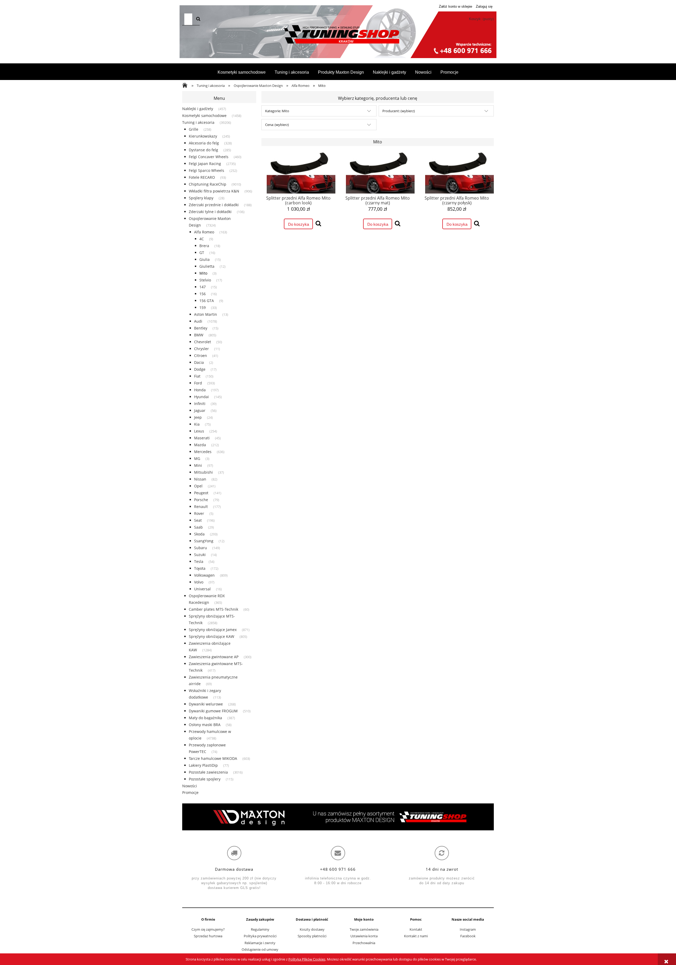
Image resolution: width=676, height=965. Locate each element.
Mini (198, 465)
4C (201, 238)
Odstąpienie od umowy (260, 949)
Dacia (199, 362)
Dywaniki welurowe (206, 704)
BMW (198, 334)
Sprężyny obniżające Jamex (213, 629)
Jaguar (199, 410)
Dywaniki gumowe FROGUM (213, 710)
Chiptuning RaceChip (207, 184)
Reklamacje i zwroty (260, 942)
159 (202, 307)
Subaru (200, 547)
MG (197, 458)
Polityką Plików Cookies (306, 959)
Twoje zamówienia (364, 929)
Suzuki (200, 554)
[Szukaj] (198, 19)
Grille (193, 129)
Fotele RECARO (202, 177)
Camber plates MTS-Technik (213, 609)
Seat (198, 520)
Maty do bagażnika (205, 717)
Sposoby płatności (312, 936)
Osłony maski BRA (204, 724)
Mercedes (203, 451)
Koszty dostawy (312, 929)
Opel (198, 485)
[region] (338, 816)
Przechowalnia (364, 942)
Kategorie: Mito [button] (277, 111)
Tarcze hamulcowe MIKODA (213, 758)
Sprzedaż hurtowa (208, 936)
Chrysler (201, 348)
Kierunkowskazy (203, 136)
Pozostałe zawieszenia (208, 772)
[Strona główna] (338, 34)
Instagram (468, 929)
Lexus (199, 431)
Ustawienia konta (364, 936)
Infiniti (199, 403)
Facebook (468, 936)
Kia (197, 424)
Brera (204, 245)
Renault (201, 506)
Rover (199, 513)
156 (202, 293)
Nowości (189, 785)
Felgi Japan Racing (205, 163)
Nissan (200, 479)
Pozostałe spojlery (204, 779)
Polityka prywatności (260, 936)
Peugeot (201, 492)
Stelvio (205, 280)
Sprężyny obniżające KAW (211, 636)
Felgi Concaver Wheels (208, 156)
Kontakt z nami (416, 936)
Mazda (200, 444)
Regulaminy (260, 929)
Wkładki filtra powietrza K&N (214, 191)
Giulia (204, 259)
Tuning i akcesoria (198, 122)
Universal (202, 588)
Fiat (197, 376)
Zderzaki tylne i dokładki (210, 211)
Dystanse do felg (203, 149)
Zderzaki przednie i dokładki (214, 204)
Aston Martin (205, 314)
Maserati (202, 437)
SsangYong (203, 540)
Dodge (199, 369)
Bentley (200, 328)
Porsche (201, 499)
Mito (203, 273)
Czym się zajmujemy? (208, 929)
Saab (198, 527)
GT (201, 252)
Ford (198, 382)
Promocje (190, 792)
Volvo (198, 582)
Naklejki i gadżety (197, 108)
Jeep (198, 417)
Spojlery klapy (201, 197)
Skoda (199, 533)
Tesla (198, 561)
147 (202, 286)
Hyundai (201, 396)
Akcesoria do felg (204, 142)
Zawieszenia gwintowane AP (213, 656)
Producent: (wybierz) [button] (398, 111)
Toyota (199, 568)
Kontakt (416, 929)
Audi (198, 321)
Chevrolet (202, 341)
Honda (200, 389)
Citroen (200, 355)
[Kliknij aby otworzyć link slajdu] (338, 816)
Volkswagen (204, 575)
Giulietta (206, 266)
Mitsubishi (203, 472)
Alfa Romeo (204, 231)
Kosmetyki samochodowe (204, 115)
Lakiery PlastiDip (203, 765)
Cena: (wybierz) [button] (277, 124)
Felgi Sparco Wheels (206, 170)
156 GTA (206, 300)
